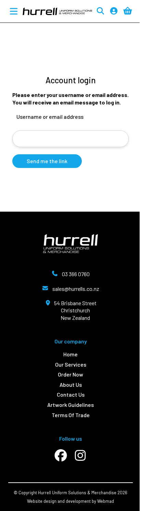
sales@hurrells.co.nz (75, 288)
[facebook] (60, 455)
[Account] (113, 11)
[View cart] (128, 11)
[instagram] (80, 455)
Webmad (105, 501)
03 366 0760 (76, 274)
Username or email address (50, 116)
